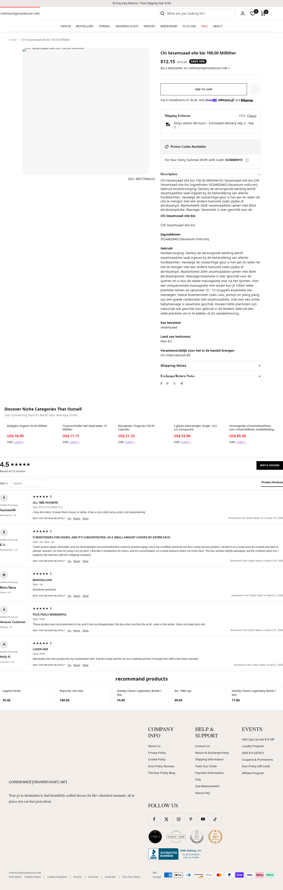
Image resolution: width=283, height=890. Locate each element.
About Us (154, 746)
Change (251, 115)
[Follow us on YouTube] (203, 819)
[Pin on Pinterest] (167, 383)
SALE (204, 26)
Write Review (269, 465)
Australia (110, 877)
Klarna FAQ (202, 793)
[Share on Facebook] (161, 383)
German (93, 877)
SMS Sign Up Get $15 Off (258, 739)
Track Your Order (206, 766)
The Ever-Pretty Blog (161, 773)
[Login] (243, 13)
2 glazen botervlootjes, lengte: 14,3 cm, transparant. (195, 427)
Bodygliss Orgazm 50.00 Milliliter (27, 426)
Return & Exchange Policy (212, 753)
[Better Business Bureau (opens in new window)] (175, 854)
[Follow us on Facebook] (154, 819)
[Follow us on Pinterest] (191, 819)
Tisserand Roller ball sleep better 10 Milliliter (85, 427)
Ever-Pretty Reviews (161, 766)
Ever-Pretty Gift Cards (256, 766)
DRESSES (149, 26)
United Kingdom (57, 877)
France (77, 877)
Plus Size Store (131, 877)
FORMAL (104, 26)
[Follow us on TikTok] (215, 819)
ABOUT (217, 26)
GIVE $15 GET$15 (253, 753)
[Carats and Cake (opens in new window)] (176, 837)
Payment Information (209, 773)
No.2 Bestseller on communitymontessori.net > (195, 68)
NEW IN (66, 26)
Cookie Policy (157, 759)
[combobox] (200, 13)
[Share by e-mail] (181, 383)
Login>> (19, 442)
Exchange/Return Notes (178, 376)
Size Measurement (207, 786)
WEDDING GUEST (127, 26)
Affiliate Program (253, 773)
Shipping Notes (173, 365)
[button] (255, 89)
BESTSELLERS (85, 26)
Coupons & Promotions (257, 759)
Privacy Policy (157, 753)
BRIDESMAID (169, 26)
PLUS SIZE (189, 26)
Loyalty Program (253, 746)
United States (32, 877)
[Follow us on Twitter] (166, 819)
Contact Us (202, 746)
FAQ (198, 779)
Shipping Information (209, 759)
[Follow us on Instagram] (178, 819)
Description (169, 174)
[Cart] (263, 13)
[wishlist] (252, 13)
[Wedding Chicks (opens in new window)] (155, 837)
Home (12, 40)
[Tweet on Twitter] (174, 383)
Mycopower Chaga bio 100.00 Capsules (136, 427)
